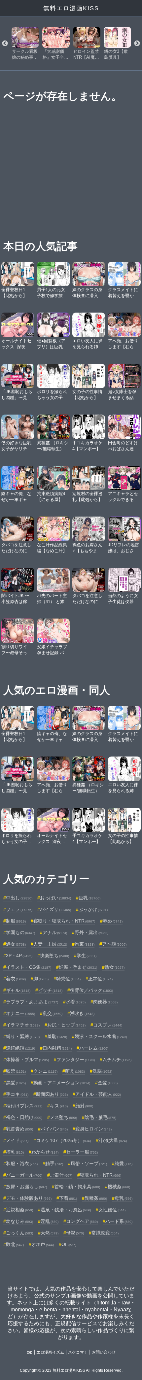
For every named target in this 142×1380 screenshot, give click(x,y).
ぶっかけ (93, 909)
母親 (75, 1232)
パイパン (54, 1128)
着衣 (16, 978)
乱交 (52, 1013)
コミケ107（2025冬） (63, 1140)
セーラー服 (82, 1152)
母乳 (123, 1198)
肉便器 (105, 1001)
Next (137, 43)
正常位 (100, 978)
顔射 (84, 1105)
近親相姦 (19, 1209)
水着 (76, 1001)
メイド (17, 1140)
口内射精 (57, 1048)
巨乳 (89, 897)
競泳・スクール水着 (101, 1036)
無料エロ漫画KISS (71, 8)
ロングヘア (82, 1221)
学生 (86, 955)
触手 (54, 1163)
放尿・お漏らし (26, 1186)
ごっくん (19, 1232)
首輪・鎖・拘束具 (77, 1186)
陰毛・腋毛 (100, 1117)
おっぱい (55, 897)
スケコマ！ (78, 1352)
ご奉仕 (61, 1175)
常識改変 (105, 1232)
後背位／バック (91, 990)
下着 (68, 1198)
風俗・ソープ (89, 1163)
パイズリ (55, 909)
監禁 (16, 1071)
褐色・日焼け (24, 1117)
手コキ (17, 1094)
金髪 (108, 1082)
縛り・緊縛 (23, 1036)
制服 (16, 921)
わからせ (44, 1152)
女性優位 (111, 1209)
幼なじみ (19, 1221)
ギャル (18, 990)
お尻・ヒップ (66, 1024)
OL (68, 1244)
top (29, 1352)
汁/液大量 (112, 1140)
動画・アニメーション (61, 1082)
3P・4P (19, 955)
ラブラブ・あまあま (32, 1001)
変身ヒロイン (93, 1128)
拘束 (84, 944)
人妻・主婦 (50, 944)
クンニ (45, 1071)
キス (59, 1105)
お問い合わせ (104, 1352)
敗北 (15, 1244)
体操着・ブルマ (27, 1059)
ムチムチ (116, 1059)
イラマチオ (23, 1024)
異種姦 (96, 1198)
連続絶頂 (20, 1048)
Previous (5, 43)
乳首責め (19, 1128)
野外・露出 (91, 932)
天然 (49, 1232)
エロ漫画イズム (50, 1352)
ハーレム (93, 1048)
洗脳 (102, 1071)
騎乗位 (68, 978)
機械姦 (119, 1186)
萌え (75, 1071)
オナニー (20, 1013)
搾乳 (15, 1152)
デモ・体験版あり (29, 1198)
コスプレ (107, 1024)
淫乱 (49, 1221)
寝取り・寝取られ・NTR (64, 921)
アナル (55, 932)
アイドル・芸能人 (98, 1094)
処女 (16, 944)
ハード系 (118, 1221)
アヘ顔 (114, 944)
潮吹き (82, 1013)
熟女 (114, 967)
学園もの (20, 932)
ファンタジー (75, 1059)
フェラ (19, 909)
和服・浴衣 (22, 1163)
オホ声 (42, 1244)
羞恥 (57, 1036)
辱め (113, 921)
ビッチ (50, 990)
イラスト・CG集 (28, 967)
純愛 (123, 1163)
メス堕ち (63, 1117)
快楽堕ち (54, 955)
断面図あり (52, 1094)
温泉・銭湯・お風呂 (66, 1209)
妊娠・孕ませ (78, 967)
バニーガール (24, 1175)
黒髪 (16, 1082)
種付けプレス (24, 1105)
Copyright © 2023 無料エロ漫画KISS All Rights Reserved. (71, 1370)
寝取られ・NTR (100, 1175)
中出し (19, 897)
